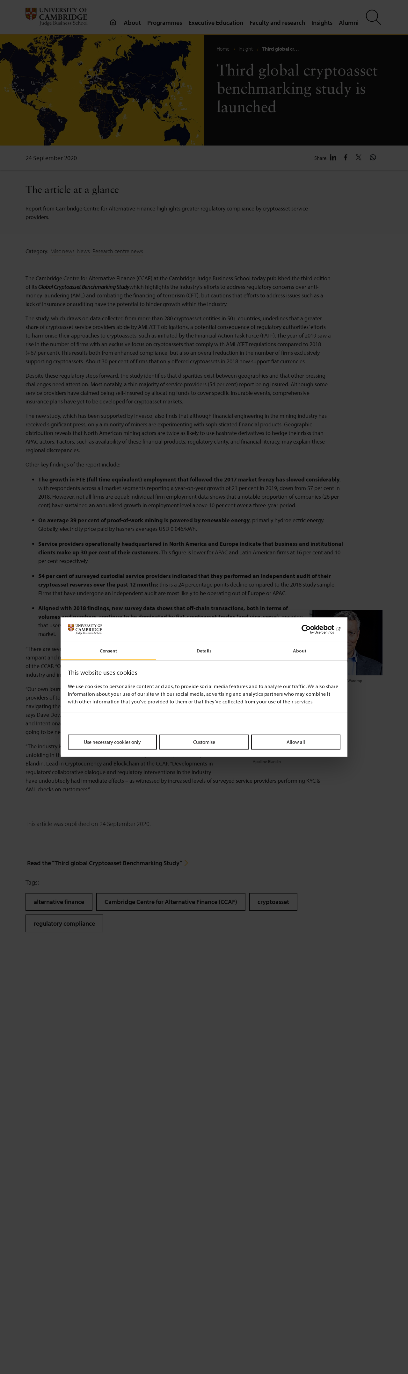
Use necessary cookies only (112, 741)
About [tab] (299, 650)
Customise (204, 741)
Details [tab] (204, 650)
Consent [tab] (108, 650)
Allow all (296, 741)
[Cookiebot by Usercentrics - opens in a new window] (312, 629)
